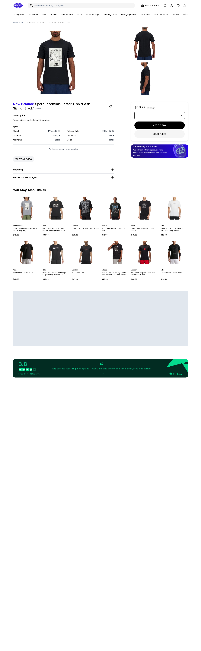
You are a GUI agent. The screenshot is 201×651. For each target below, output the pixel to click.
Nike (44, 14)
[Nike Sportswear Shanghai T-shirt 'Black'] (144, 208)
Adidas (54, 14)
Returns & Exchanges (25, 177)
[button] (44, 190)
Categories (19, 14)
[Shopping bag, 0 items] (184, 5)
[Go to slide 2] (85, 267)
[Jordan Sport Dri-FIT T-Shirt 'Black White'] (85, 208)
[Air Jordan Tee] (85, 252)
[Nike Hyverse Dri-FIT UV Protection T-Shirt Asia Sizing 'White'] (174, 208)
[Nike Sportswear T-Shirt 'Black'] (26, 252)
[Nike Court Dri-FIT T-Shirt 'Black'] (174, 252)
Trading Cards (110, 14)
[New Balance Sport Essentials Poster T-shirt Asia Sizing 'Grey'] (26, 208)
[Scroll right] (185, 14)
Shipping (18, 169)
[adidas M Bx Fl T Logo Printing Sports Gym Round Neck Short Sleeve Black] (115, 252)
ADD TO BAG (159, 125)
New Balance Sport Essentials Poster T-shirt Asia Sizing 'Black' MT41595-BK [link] (50, 23)
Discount (187, 14)
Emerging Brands (129, 14)
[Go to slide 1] (84, 267)
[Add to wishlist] (110, 106)
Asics (79, 14)
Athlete (176, 14)
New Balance (67, 14)
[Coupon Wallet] (165, 5)
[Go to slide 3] (57, 267)
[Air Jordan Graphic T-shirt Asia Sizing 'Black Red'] (144, 252)
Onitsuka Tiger (93, 14)
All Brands (145, 14)
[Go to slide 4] (28, 267)
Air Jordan (33, 14)
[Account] (171, 5)
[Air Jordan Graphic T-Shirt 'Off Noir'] (115, 208)
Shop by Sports (161, 14)
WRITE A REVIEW (23, 159)
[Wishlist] (178, 5)
